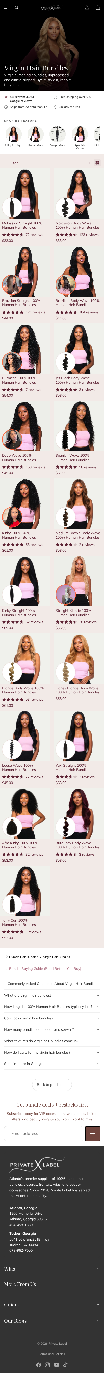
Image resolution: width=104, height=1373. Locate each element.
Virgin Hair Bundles (56, 957)
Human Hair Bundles (23, 957)
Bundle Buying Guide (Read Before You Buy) (45, 968)
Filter (14, 163)
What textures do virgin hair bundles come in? (41, 1041)
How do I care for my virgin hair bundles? (37, 1052)
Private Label (57, 1343)
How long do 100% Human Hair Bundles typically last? (48, 1006)
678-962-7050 (21, 1250)
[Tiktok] (65, 1365)
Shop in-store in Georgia (23, 1063)
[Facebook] (39, 1365)
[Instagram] (47, 1365)
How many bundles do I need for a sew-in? (39, 1029)
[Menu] (6, 7)
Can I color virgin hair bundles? (28, 1018)
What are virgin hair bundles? (27, 995)
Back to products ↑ (52, 1084)
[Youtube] (57, 1365)
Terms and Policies (52, 1354)
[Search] (16, 7)
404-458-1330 (21, 1225)
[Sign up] (92, 1133)
